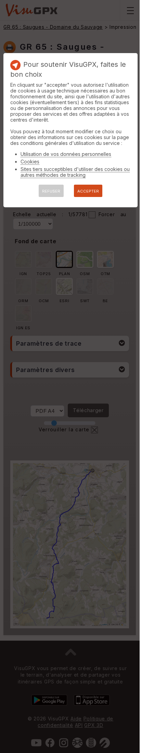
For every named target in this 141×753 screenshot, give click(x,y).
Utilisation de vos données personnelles (66, 154)
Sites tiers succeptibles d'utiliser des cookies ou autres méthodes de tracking (75, 172)
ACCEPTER (88, 191)
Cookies (30, 161)
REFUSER (51, 191)
